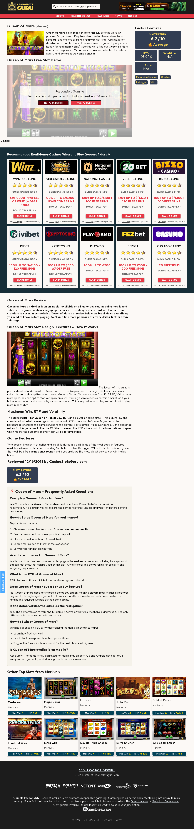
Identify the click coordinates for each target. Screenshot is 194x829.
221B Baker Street (163, 743)
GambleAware (139, 801)
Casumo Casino (169, 246)
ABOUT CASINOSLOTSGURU (97, 770)
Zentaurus (14, 702)
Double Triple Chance (94, 743)
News (118, 15)
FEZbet (133, 246)
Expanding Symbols (146, 77)
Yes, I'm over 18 (86, 103)
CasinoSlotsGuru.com (91, 820)
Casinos (103, 15)
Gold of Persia (161, 700)
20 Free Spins (169, 265)
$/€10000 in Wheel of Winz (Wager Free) (24, 201)
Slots (60, 15)
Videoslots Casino (60, 179)
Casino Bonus (81, 15)
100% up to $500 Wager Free (61, 267)
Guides (133, 15)
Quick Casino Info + (24, 192)
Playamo (97, 246)
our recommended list (74, 529)
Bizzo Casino (169, 179)
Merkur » (13, 707)
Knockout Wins (17, 743)
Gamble (165, 77)
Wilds (154, 82)
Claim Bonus (25, 216)
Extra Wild (50, 743)
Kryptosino (61, 246)
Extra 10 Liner (125, 743)
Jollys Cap (122, 702)
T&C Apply (17, 222)
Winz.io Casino (24, 179)
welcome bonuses (86, 561)
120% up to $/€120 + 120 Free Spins (133, 199)
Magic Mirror (52, 702)
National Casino (97, 179)
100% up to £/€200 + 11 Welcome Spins (61, 199)
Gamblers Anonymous (165, 801)
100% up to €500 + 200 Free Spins (133, 267)
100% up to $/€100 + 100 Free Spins (97, 199)
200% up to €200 (97, 265)
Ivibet (24, 246)
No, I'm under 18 (53, 103)
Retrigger (141, 82)
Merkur (42, 26)
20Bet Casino (133, 179)
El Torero (86, 700)
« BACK (5, 140)
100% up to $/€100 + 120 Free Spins (24, 267)
